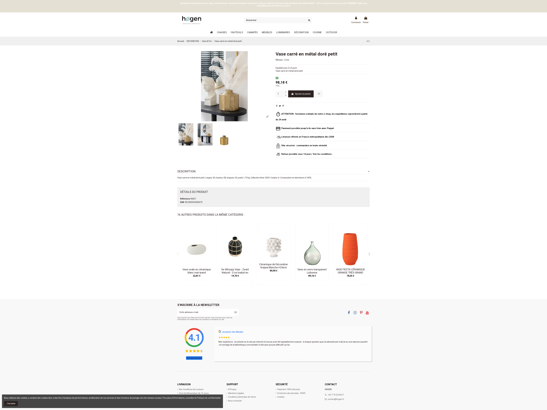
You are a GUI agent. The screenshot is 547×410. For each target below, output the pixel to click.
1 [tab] (290, 358)
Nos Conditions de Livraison (191, 389)
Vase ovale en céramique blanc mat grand (196, 271)
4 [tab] (303, 358)
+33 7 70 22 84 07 (336, 395)
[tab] (273, 171)
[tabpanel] (293, 339)
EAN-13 (183, 202)
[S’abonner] (236, 312)
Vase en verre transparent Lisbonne (312, 271)
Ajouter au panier (303, 94)
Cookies (280, 397)
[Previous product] (368, 41)
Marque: (279, 60)
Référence (185, 199)
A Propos (232, 389)
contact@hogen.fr (336, 399)
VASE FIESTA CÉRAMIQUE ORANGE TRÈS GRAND (350, 271)
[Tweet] (280, 106)
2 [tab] (295, 358)
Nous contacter (235, 401)
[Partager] (276, 106)
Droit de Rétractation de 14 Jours (194, 393)
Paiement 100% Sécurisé (288, 389)
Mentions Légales (236, 393)
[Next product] (369, 41)
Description (186, 171)
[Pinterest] (283, 106)
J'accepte (11, 403)
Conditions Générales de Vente (242, 397)
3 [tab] (299, 358)
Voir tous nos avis (194, 358)
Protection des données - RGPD (291, 393)
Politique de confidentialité (209, 398)
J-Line (286, 60)
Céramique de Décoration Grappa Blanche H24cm (273, 266)
